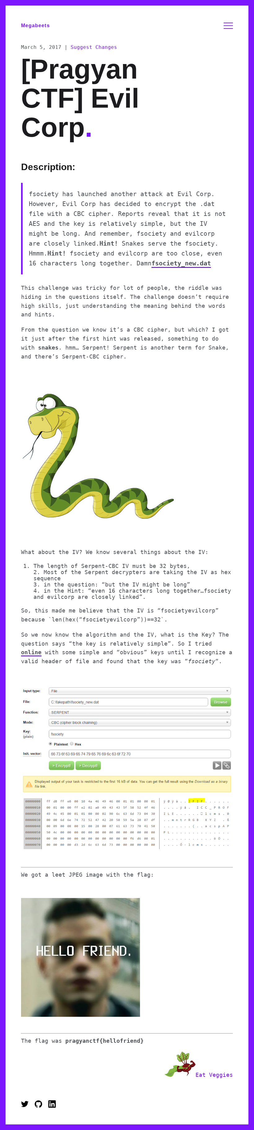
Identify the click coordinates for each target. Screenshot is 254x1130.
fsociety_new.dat (181, 263)
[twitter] (26, 1106)
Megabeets (35, 25)
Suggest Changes (94, 47)
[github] (40, 1106)
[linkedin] (52, 1106)
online (31, 652)
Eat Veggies (214, 1075)
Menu (228, 26)
